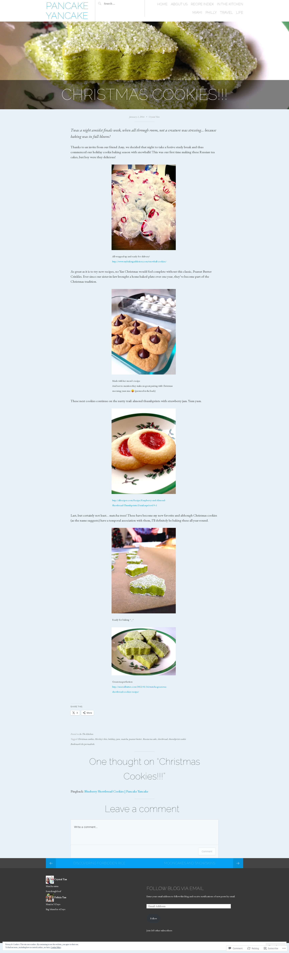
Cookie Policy (56, 947)
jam (118, 739)
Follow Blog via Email (175, 888)
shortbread (163, 739)
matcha (124, 739)
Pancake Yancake (67, 11)
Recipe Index (202, 4)
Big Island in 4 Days (55, 909)
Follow (153, 918)
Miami (197, 13)
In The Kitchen (230, 4)
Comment (207, 851)
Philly (211, 13)
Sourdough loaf (53, 891)
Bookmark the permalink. (83, 744)
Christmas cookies (86, 739)
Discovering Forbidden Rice (99, 863)
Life (239, 13)
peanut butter (135, 739)
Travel (226, 13)
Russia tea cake (150, 739)
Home (162, 4)
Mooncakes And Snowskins (189, 863)
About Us (179, 4)
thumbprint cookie (177, 739)
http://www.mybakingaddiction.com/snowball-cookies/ (139, 261)
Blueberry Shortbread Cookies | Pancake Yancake (116, 791)
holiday (111, 739)
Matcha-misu (52, 886)
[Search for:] (118, 3)
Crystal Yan (154, 116)
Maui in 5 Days (53, 904)
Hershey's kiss (101, 739)
